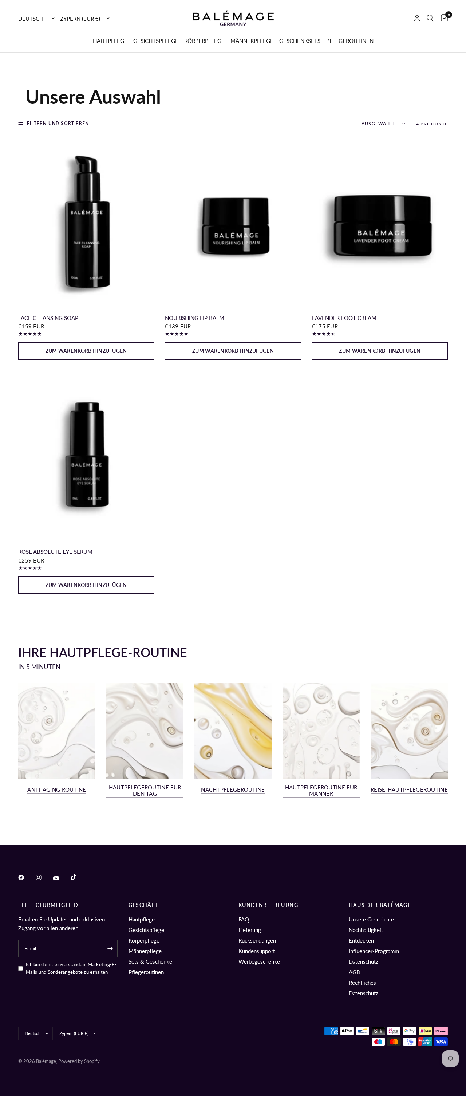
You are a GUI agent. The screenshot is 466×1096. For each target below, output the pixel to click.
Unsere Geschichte (371, 919)
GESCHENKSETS (299, 40)
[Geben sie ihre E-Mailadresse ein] (110, 948)
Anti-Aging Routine (56, 790)
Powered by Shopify (79, 1061)
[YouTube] (61, 878)
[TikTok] (79, 877)
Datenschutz (363, 961)
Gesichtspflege (146, 930)
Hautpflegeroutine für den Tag (145, 790)
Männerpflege (145, 951)
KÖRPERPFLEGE (204, 40)
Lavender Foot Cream (344, 318)
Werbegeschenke (259, 961)
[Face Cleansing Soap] (86, 222)
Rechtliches (362, 982)
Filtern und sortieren (58, 123)
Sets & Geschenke (150, 961)
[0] (442, 18)
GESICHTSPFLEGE (155, 40)
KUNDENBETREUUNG (268, 905)
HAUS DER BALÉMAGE (380, 905)
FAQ (243, 919)
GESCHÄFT (144, 905)
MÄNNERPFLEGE (251, 40)
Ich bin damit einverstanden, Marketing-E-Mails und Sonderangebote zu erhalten (71, 968)
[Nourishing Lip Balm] (233, 222)
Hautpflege (142, 919)
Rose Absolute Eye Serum (55, 551)
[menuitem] (110, 41)
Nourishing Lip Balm (194, 318)
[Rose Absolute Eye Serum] (86, 455)
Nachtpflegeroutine (233, 790)
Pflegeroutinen (146, 972)
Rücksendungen (257, 940)
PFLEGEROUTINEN (350, 40)
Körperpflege (144, 940)
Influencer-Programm (374, 951)
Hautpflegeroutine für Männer (321, 790)
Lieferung (249, 930)
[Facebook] (26, 877)
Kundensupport (256, 951)
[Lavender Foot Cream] (380, 222)
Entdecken (361, 940)
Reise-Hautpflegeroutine (409, 790)
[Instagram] (44, 877)
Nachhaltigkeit (366, 930)
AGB (354, 972)
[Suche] (430, 18)
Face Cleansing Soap (48, 318)
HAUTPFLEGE (110, 40)
